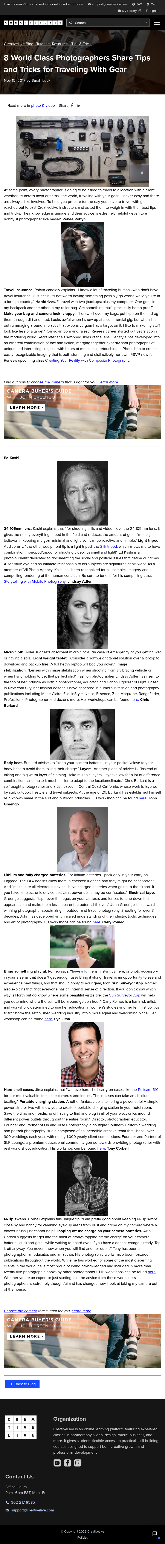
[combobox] (108, 23)
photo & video (43, 105)
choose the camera (47, 382)
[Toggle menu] (157, 23)
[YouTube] (57, 1463)
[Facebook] (67, 1463)
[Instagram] (78, 1463)
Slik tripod (108, 546)
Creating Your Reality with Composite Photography (87, 360)
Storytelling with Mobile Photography (35, 581)
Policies (82, 1537)
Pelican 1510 (148, 1089)
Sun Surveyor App (124, 995)
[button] (155, 1534)
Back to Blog (25, 1384)
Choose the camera (20, 1311)
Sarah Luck (41, 80)
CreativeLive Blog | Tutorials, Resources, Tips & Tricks (48, 43)
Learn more (108, 382)
